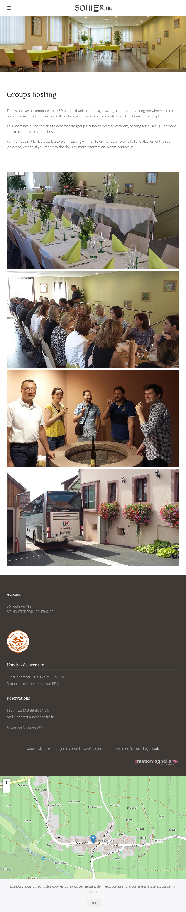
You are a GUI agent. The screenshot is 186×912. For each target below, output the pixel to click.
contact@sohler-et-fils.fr (35, 716)
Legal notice (152, 748)
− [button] (6, 789)
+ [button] (6, 782)
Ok (94, 903)
